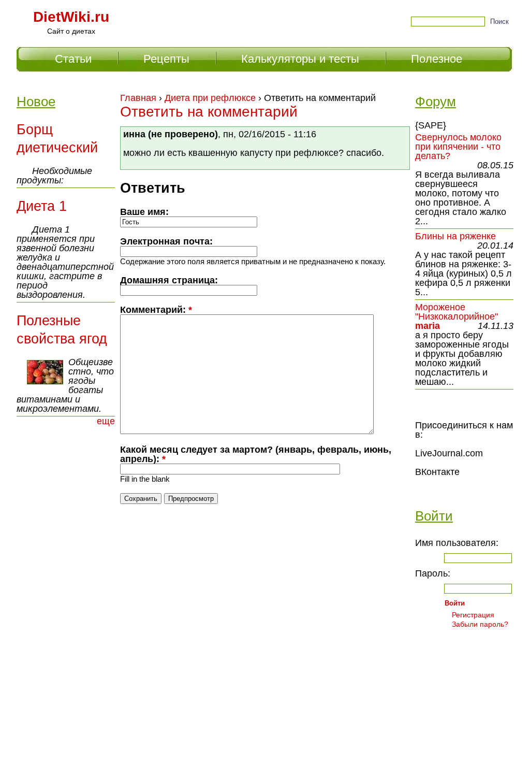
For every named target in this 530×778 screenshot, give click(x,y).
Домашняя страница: (169, 280)
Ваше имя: (144, 212)
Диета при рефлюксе (210, 98)
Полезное (436, 58)
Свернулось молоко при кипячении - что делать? (458, 146)
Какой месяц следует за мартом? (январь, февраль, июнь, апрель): (255, 454)
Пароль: (432, 573)
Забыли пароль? (480, 624)
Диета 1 (42, 206)
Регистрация (473, 615)
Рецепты (166, 58)
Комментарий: (156, 309)
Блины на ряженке (455, 236)
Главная (138, 98)
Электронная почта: (166, 241)
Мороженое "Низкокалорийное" (456, 312)
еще (106, 421)
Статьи (73, 58)
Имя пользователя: (456, 543)
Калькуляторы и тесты (300, 58)
